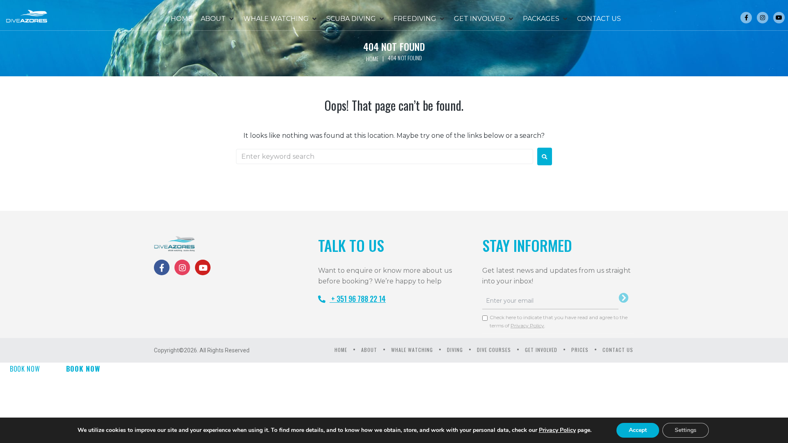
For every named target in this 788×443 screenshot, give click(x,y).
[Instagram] (762, 17)
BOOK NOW (25, 369)
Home (372, 58)
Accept (638, 430)
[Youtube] (779, 17)
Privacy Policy (527, 325)
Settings (685, 430)
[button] (218, 18)
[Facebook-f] (746, 17)
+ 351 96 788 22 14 (358, 298)
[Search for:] (384, 156)
